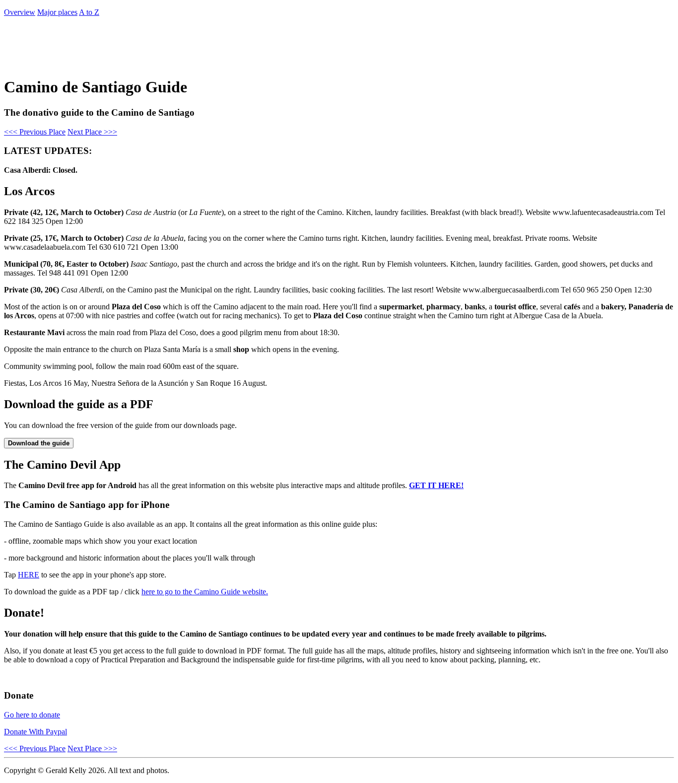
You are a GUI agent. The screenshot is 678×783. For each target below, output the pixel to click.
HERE (28, 574)
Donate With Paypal (35, 731)
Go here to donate (32, 715)
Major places (57, 12)
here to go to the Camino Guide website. (204, 591)
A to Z (89, 12)
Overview (19, 12)
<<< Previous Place (35, 132)
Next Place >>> (92, 132)
